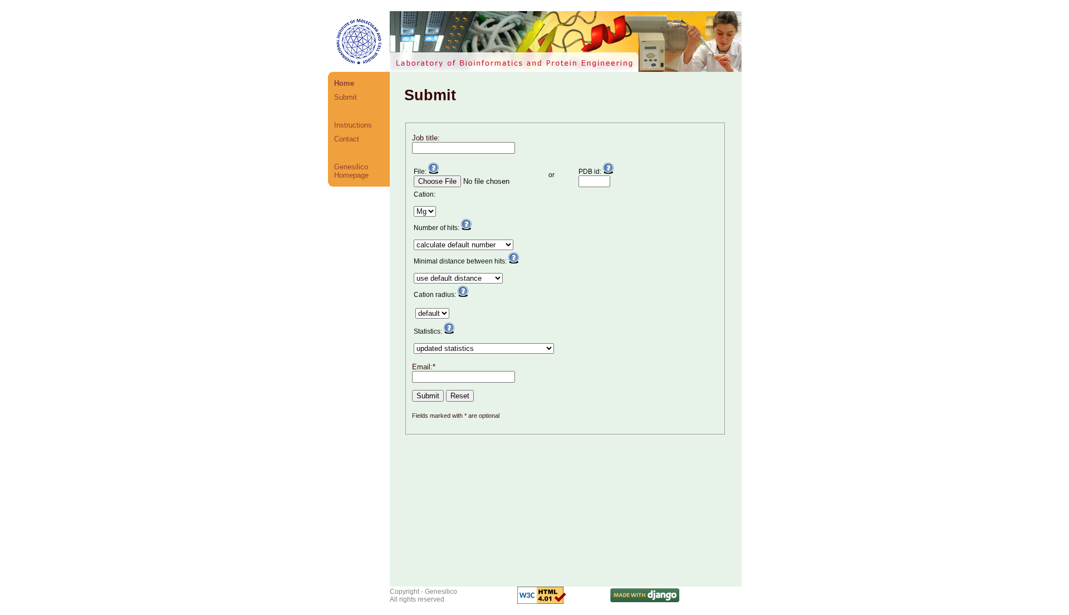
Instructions (353, 125)
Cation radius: (436, 295)
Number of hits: (437, 228)
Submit (345, 97)
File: (421, 171)
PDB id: (590, 171)
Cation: (424, 194)
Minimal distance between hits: (461, 261)
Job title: (426, 138)
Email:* (423, 367)
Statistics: (429, 331)
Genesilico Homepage (351, 171)
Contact (346, 139)
